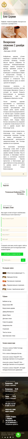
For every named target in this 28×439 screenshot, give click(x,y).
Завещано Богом (12, 277)
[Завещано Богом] (4, 277)
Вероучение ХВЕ (8, 305)
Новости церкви (12, 21)
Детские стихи (7, 318)
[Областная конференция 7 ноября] (4, 273)
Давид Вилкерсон (8, 311)
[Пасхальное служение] (4, 281)
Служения (6, 329)
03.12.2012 (14, 51)
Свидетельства (7, 325)
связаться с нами (10, 409)
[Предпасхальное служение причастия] (4, 285)
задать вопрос (9, 411)
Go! (23, 260)
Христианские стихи (9, 336)
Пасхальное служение (14, 281)
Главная (3, 21)
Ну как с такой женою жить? (15, 289)
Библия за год (7, 301)
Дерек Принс (7, 315)
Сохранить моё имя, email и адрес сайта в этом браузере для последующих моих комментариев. (14, 247)
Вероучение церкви (9, 308)
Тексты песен (7, 332)
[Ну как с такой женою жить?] (4, 289)
